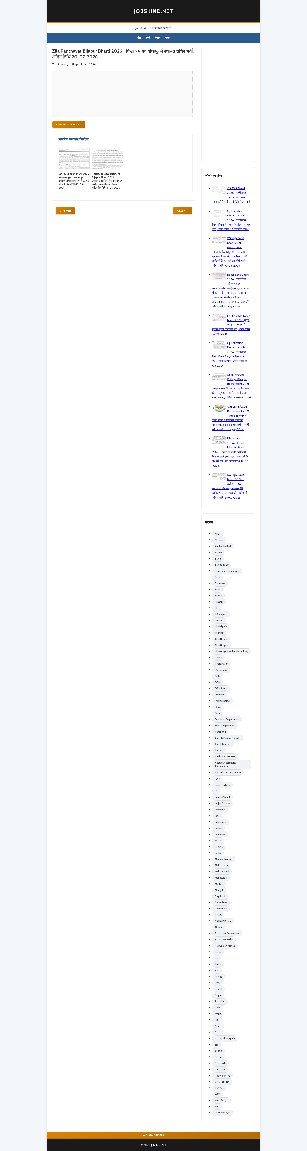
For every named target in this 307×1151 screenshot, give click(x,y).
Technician (220, 1069)
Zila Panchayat (222, 1112)
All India (219, 540)
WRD (217, 1106)
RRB (217, 1019)
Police (218, 964)
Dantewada (221, 669)
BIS (216, 608)
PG (216, 958)
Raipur (218, 995)
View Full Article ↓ (68, 124)
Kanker (218, 828)
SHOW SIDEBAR (154, 1135)
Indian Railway (222, 784)
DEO (217, 682)
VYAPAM (219, 1087)
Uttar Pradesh (222, 1081)
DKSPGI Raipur (222, 700)
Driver (218, 707)
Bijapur (218, 595)
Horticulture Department (228, 772)
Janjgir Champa (222, 803)
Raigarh (219, 988)
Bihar (217, 589)
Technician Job (222, 1075)
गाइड (167, 38)
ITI (216, 791)
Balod (218, 558)
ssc (216, 1044)
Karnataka (220, 834)
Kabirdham (220, 822)
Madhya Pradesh (223, 859)
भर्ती (148, 38)
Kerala (218, 840)
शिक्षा (157, 38)
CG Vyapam (221, 614)
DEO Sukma (221, 688)
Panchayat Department (227, 933)
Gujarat (218, 750)
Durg (217, 713)
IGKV (217, 778)
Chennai (219, 632)
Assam (218, 552)
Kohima (219, 846)
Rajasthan (220, 1001)
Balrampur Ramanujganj (227, 570)
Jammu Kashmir (222, 797)
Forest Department (225, 725)
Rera (217, 1007)
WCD (217, 1094)
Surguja (219, 1057)
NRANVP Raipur (223, 921)
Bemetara (220, 583)
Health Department (225, 756)
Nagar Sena (221, 902)
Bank (217, 577)
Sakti (217, 1032)
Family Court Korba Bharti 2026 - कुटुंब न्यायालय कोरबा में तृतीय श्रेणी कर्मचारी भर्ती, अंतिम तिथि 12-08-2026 (231, 324)
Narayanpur (221, 908)
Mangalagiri (221, 877)
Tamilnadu (220, 1063)
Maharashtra (221, 865)
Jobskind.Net (153, 11)
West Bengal (221, 1100)
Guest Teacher (222, 744)
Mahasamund (222, 871)
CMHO (218, 657)
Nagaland (220, 896)
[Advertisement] (121, 93)
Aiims (217, 533)
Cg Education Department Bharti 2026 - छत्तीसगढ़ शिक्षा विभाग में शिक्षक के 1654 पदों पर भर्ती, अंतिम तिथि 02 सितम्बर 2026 (231, 220)
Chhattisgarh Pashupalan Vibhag (231, 651)
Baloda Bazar (222, 564)
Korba (218, 853)
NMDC (218, 914)
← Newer (65, 210)
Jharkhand (220, 809)
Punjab (218, 976)
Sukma (218, 1050)
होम (139, 38)
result (218, 1013)
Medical (219, 883)
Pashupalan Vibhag (225, 945)
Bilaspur (219, 601)
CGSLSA (219, 620)
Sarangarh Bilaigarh (225, 1038)
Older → (182, 210)
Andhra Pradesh (223, 546)
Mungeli (219, 890)
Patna (218, 952)
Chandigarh (221, 626)
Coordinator (221, 663)
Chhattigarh (221, 639)
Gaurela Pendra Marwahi (227, 738)
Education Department (227, 719)
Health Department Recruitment (225, 764)
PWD (217, 982)
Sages (218, 1026)
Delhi (217, 676)
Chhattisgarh (221, 645)
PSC (217, 970)
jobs (217, 815)
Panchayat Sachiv (224, 939)
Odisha (218, 927)
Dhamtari (220, 694)
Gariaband (220, 731)
